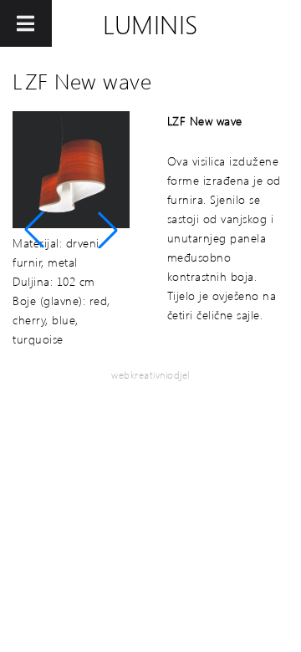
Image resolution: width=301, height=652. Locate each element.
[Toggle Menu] (26, 23)
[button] (34, 229)
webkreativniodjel (150, 375)
